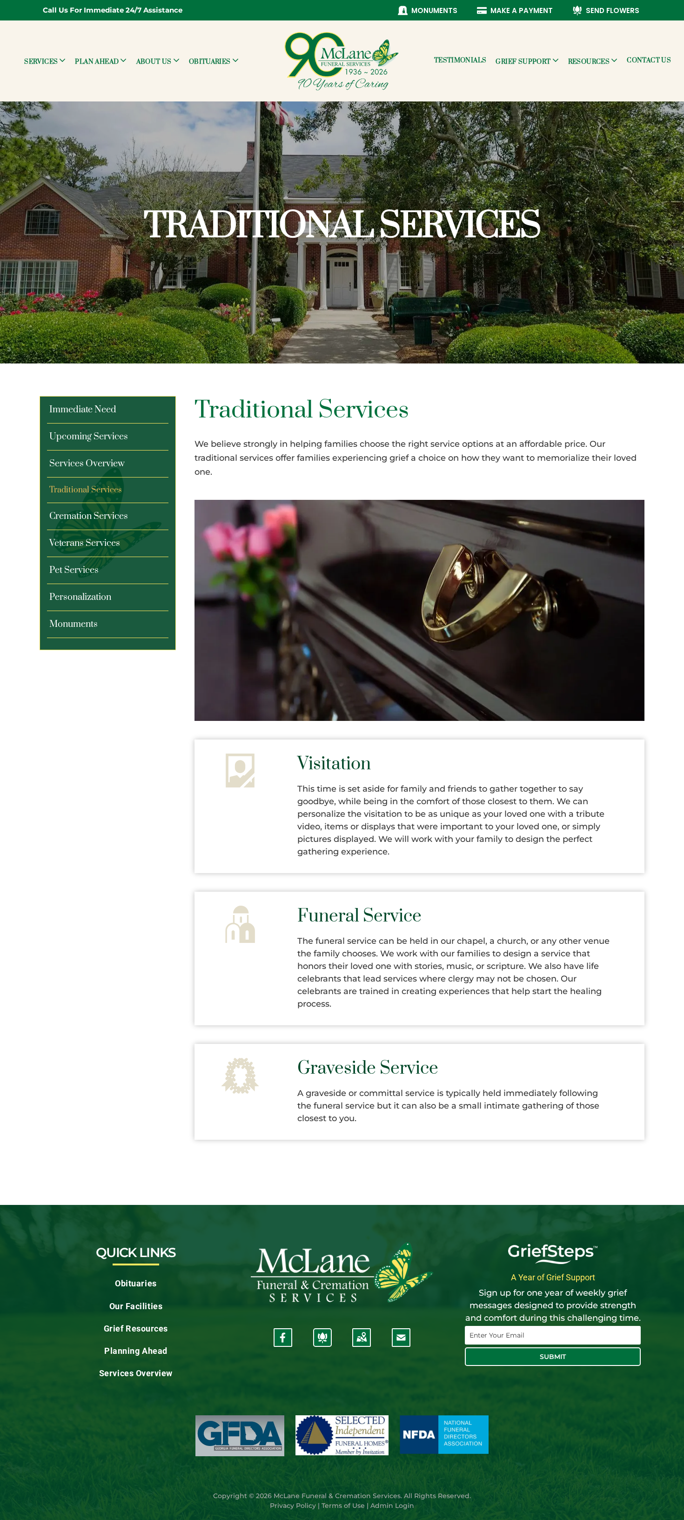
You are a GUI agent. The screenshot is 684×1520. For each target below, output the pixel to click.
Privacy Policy (293, 1505)
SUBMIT (553, 1356)
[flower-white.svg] (322, 1343)
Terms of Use (343, 1505)
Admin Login (392, 1505)
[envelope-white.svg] (401, 1343)
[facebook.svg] (283, 1343)
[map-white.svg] (361, 1343)
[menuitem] (45, 60)
